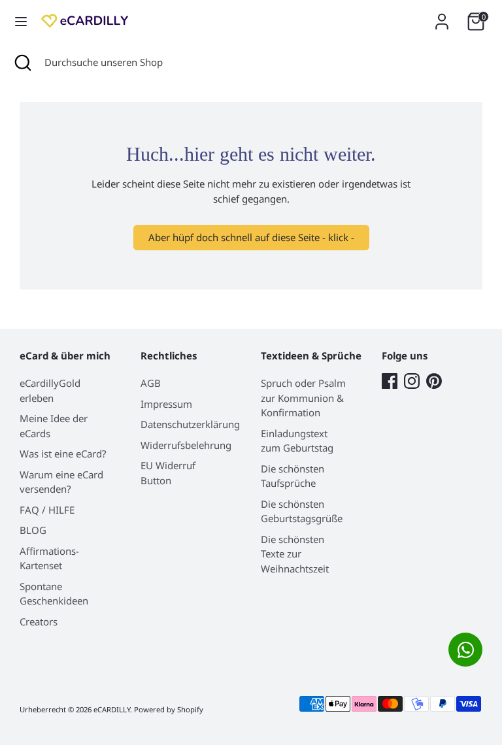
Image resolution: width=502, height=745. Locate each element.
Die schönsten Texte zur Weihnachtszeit (295, 554)
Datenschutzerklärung (190, 424)
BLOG (33, 530)
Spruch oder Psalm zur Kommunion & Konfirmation (303, 397)
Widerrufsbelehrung (186, 445)
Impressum (166, 403)
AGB (151, 382)
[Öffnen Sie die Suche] (22, 62)
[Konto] (442, 15)
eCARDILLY (111, 709)
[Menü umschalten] (21, 21)
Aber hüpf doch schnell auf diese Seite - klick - (251, 237)
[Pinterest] (434, 381)
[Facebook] (389, 381)
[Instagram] (412, 381)
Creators (39, 621)
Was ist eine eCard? (63, 453)
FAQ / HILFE (47, 509)
